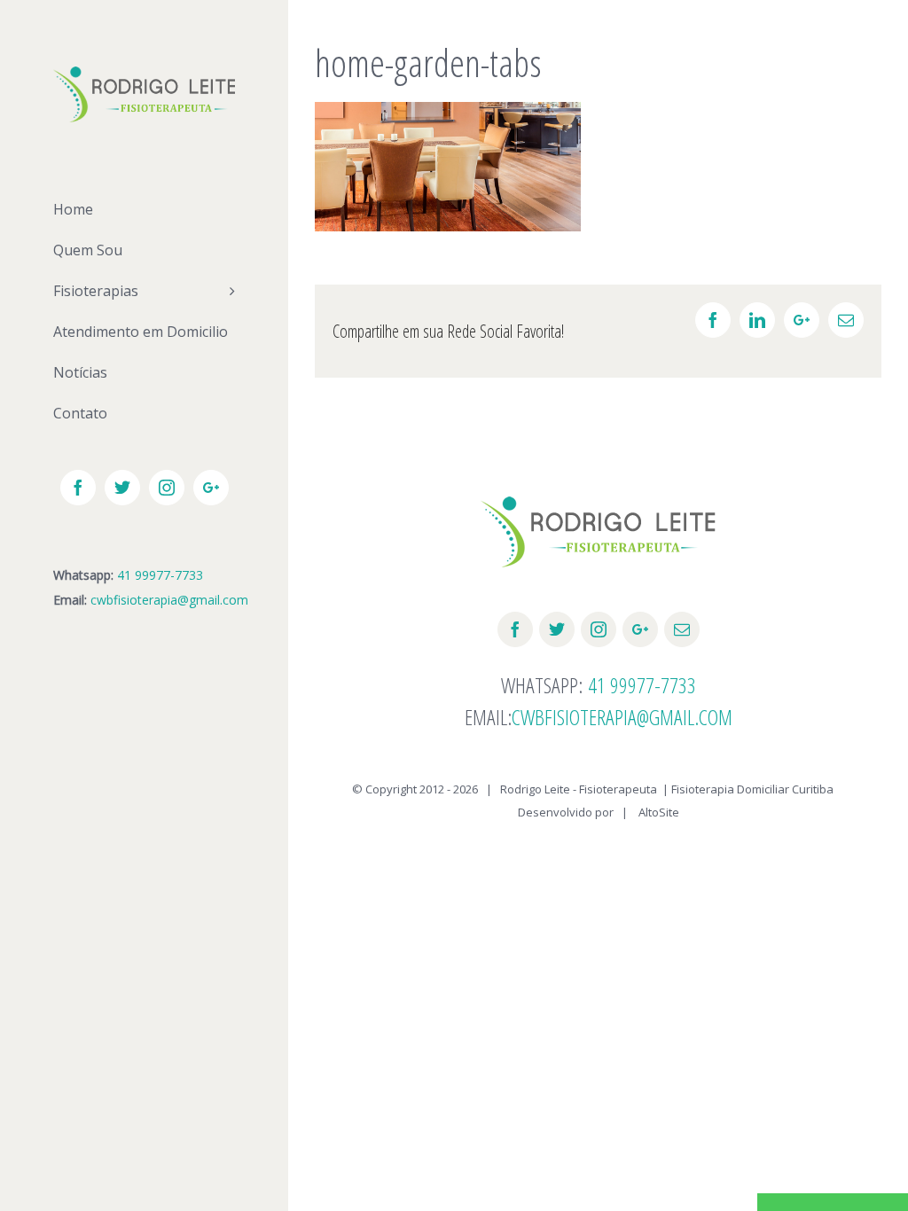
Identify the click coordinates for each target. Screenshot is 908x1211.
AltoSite (658, 812)
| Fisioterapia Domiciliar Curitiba (748, 789)
